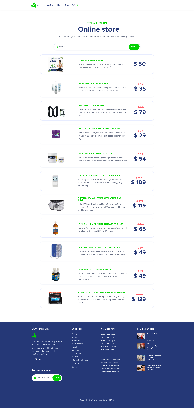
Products (75, 357)
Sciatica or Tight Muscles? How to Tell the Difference (154, 336)
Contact (75, 334)
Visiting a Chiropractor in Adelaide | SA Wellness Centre (154, 358)
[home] (42, 5)
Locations (76, 347)
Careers (75, 367)
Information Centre (80, 360)
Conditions (76, 354)
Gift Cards (76, 363)
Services (75, 350)
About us (76, 341)
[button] (74, 5)
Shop (67, 5)
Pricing (75, 337)
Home (59, 5)
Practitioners (77, 344)
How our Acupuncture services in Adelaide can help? (154, 367)
